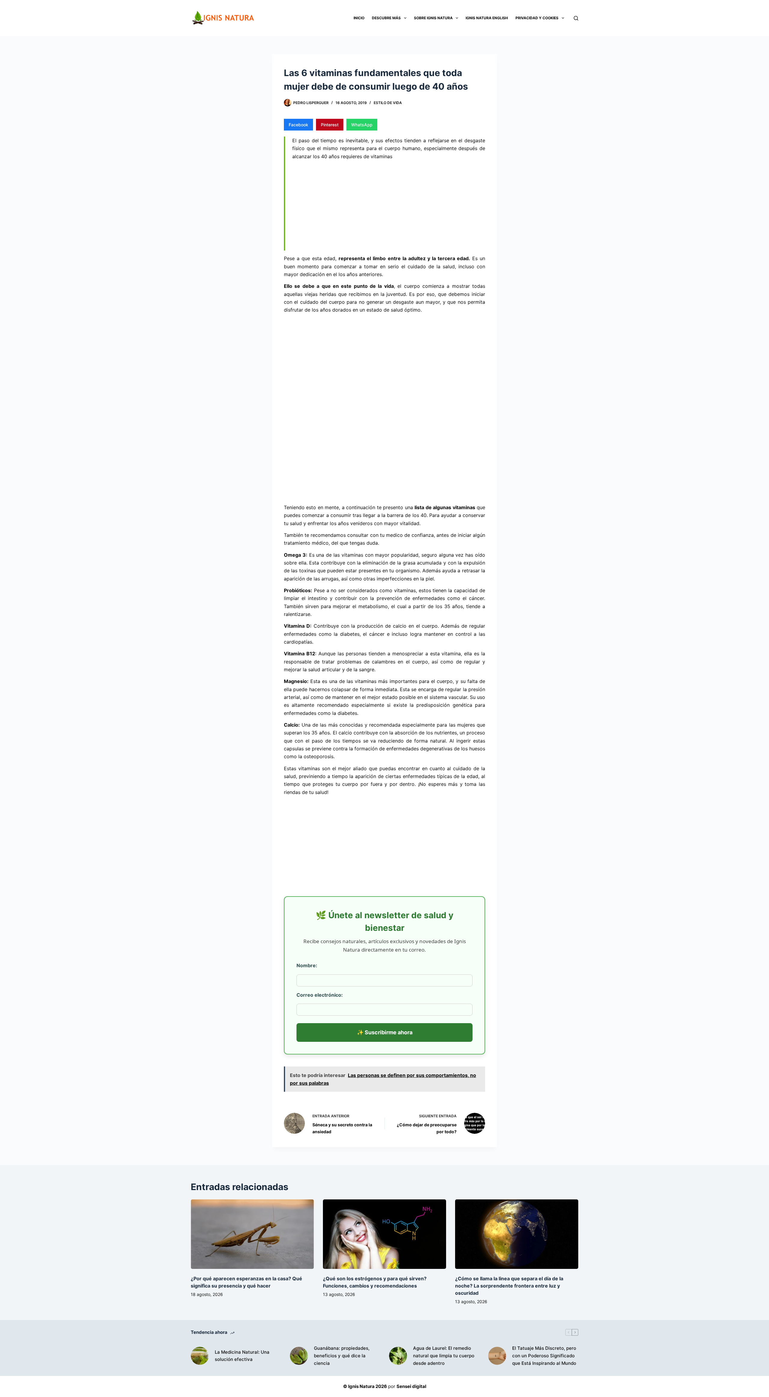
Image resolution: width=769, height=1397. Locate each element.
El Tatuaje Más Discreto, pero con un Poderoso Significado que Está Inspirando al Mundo (544, 1355)
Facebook (298, 124)
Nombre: (306, 965)
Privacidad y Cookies (536, 18)
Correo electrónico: (319, 995)
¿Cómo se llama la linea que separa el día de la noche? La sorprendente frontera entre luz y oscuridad (509, 1285)
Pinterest (330, 124)
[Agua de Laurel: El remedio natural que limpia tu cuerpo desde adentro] (398, 1356)
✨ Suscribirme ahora (384, 1032)
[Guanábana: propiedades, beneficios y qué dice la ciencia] (299, 1356)
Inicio (359, 18)
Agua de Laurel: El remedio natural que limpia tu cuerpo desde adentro (443, 1355)
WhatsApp (361, 124)
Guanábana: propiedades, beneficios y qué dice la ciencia (341, 1355)
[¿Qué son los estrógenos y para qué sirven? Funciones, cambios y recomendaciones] (384, 1234)
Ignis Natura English (487, 18)
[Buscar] (576, 18)
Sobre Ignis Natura (433, 18)
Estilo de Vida (388, 102)
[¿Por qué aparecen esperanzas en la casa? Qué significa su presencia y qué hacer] (252, 1234)
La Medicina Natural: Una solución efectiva (242, 1355)
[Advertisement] (388, 206)
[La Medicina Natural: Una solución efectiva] (200, 1356)
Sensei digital (411, 1386)
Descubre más (386, 18)
